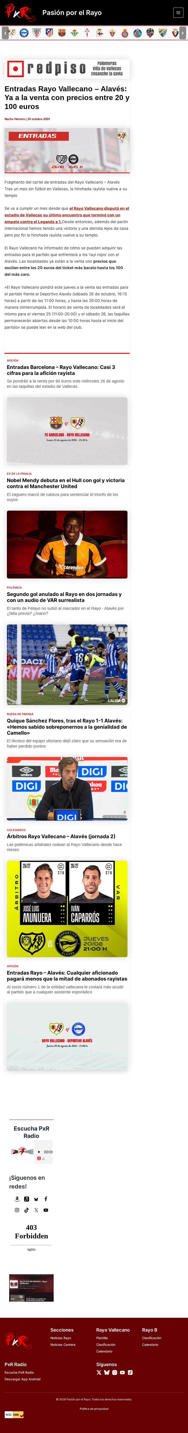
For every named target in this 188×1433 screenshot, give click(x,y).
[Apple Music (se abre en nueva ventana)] (26, 1199)
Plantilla (102, 1338)
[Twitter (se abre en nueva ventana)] (36, 1210)
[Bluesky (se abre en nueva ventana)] (36, 1199)
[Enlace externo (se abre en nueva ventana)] (67, 69)
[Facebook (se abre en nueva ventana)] (45, 1199)
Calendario (104, 1351)
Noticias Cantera (62, 1345)
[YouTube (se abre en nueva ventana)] (45, 1210)
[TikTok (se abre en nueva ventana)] (26, 1210)
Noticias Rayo (60, 1338)
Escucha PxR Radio (19, 1372)
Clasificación (105, 1345)
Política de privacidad (94, 1408)
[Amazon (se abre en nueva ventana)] (16, 1199)
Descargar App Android (23, 1379)
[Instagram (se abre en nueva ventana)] (16, 1210)
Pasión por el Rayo (72, 13)
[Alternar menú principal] (178, 13)
